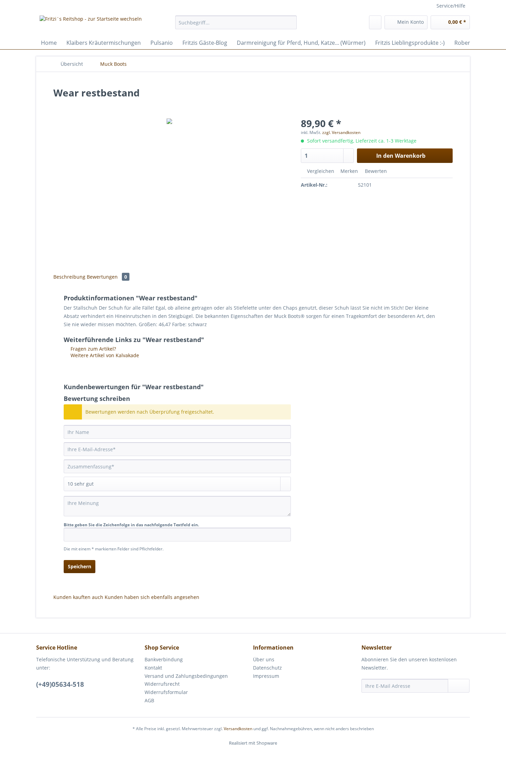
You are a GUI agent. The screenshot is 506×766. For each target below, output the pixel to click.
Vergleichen (320, 171)
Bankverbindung (164, 659)
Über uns (263, 659)
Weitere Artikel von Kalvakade (104, 355)
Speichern (79, 566)
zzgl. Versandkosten (341, 132)
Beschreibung (69, 276)
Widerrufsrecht (162, 684)
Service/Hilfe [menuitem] (451, 5)
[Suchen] (290, 22)
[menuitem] (236, 25)
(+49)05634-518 (60, 684)
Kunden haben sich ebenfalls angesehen (152, 597)
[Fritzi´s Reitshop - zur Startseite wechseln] (91, 24)
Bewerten (375, 171)
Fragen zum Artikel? (92, 348)
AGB (149, 700)
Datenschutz (267, 667)
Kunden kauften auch (78, 597)
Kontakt (153, 667)
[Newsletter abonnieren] (459, 686)
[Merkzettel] (375, 22)
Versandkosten (238, 729)
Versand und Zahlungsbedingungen (186, 676)
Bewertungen (107, 276)
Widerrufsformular (166, 692)
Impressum (266, 676)
